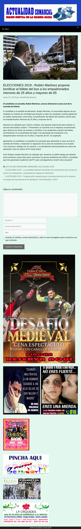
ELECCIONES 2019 (46, 167)
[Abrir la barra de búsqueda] (78, 27)
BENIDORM (32, 167)
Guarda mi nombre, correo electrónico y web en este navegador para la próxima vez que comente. (41, 238)
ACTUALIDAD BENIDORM (16, 167)
